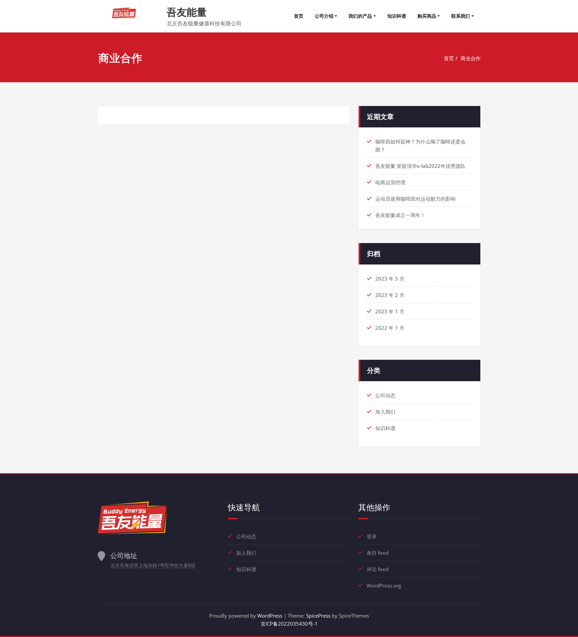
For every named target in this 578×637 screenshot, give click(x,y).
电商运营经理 (390, 182)
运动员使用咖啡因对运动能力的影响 (415, 198)
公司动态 (385, 395)
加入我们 (385, 411)
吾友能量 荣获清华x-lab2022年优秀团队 (420, 166)
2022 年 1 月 (389, 327)
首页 (298, 16)
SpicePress (318, 615)
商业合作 (471, 58)
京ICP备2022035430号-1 (289, 623)
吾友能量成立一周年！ (400, 215)
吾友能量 (187, 12)
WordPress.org (384, 585)
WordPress (269, 615)
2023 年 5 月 (389, 278)
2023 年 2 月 (389, 295)
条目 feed (378, 552)
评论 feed (378, 569)
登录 (372, 536)
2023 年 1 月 (389, 311)
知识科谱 (396, 16)
